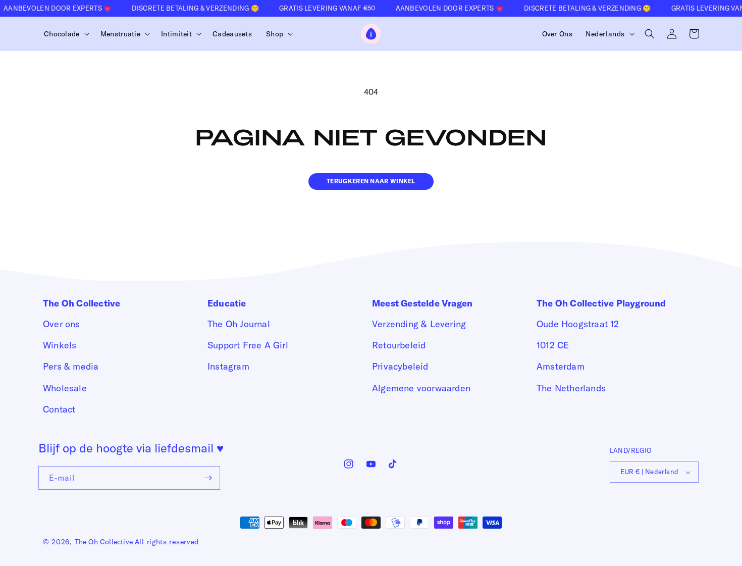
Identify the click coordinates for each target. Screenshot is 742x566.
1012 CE (553, 345)
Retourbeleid (399, 345)
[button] (65, 33)
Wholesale (65, 388)
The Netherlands (571, 388)
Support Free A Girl (247, 345)
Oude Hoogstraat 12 (578, 324)
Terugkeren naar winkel (371, 181)
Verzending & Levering (419, 324)
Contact (59, 409)
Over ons (61, 324)
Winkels (59, 345)
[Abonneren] (208, 478)
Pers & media (70, 366)
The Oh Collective (104, 541)
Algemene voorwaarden (421, 388)
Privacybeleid (400, 366)
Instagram (228, 366)
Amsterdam (561, 366)
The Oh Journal (238, 324)
